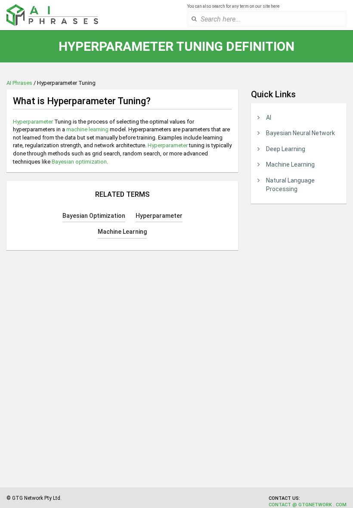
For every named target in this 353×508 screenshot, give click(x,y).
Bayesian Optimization (93, 215)
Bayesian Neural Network (300, 133)
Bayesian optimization (79, 161)
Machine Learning (290, 164)
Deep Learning (285, 149)
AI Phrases (19, 83)
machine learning (87, 129)
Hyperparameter (33, 121)
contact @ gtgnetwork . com (308, 505)
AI (268, 117)
